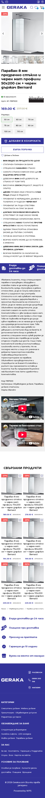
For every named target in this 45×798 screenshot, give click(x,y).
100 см (7, 131)
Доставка (6, 772)
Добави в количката (25, 141)
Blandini (12, 390)
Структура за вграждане (13, 730)
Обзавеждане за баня (23, 384)
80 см (18, 125)
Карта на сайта (22, 755)
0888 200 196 (2, 1)
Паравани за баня (24, 738)
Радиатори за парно (11, 717)
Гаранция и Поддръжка (31, 751)
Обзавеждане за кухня (26, 713)
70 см (30, 119)
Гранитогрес (7, 713)
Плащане (16, 772)
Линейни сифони (9, 734)
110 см (20, 131)
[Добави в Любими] (20, 476)
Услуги (4, 755)
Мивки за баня (8, 738)
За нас (4, 751)
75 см (6, 125)
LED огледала (24, 734)
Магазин (42, 1)
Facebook (38, 1)
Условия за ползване (10, 768)
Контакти (13, 751)
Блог (11, 755)
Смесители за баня (10, 708)
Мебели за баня (28, 708)
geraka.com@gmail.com (6, 1)
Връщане (27, 772)
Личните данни (29, 768)
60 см (18, 119)
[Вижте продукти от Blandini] (36, 99)
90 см (30, 125)
